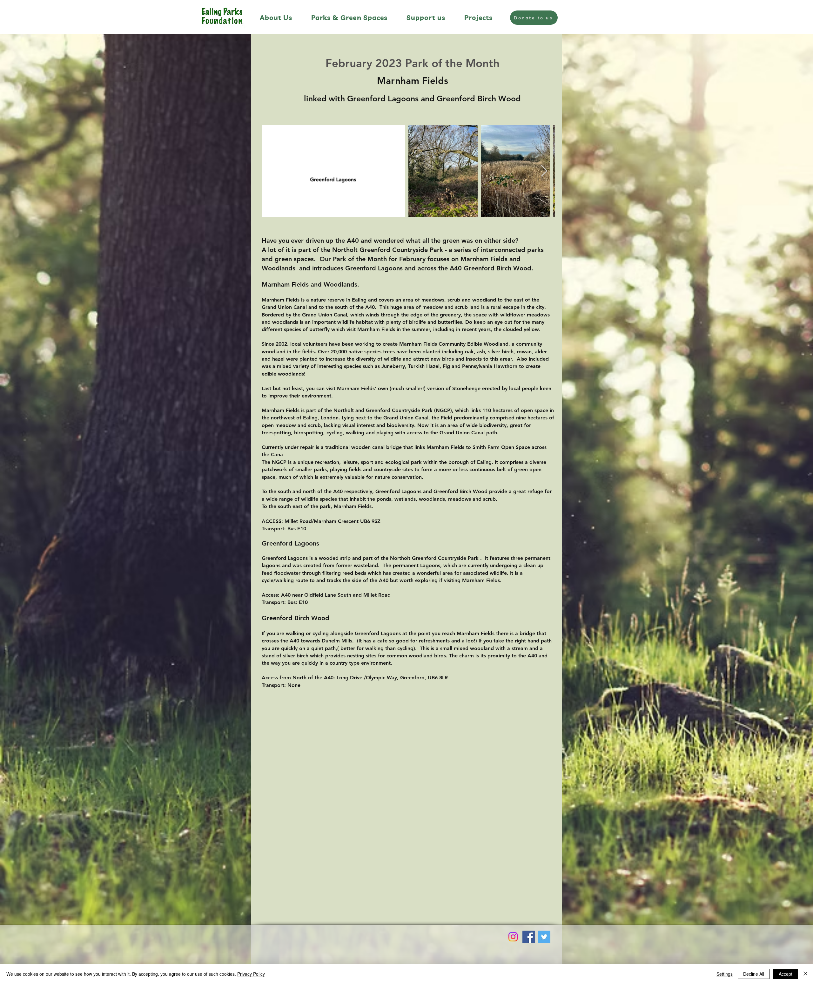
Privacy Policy (251, 974)
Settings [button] (724, 974)
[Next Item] (544, 171)
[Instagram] (513, 937)
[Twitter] (544, 937)
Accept (785, 974)
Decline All (753, 974)
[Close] (805, 974)
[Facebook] (528, 937)
